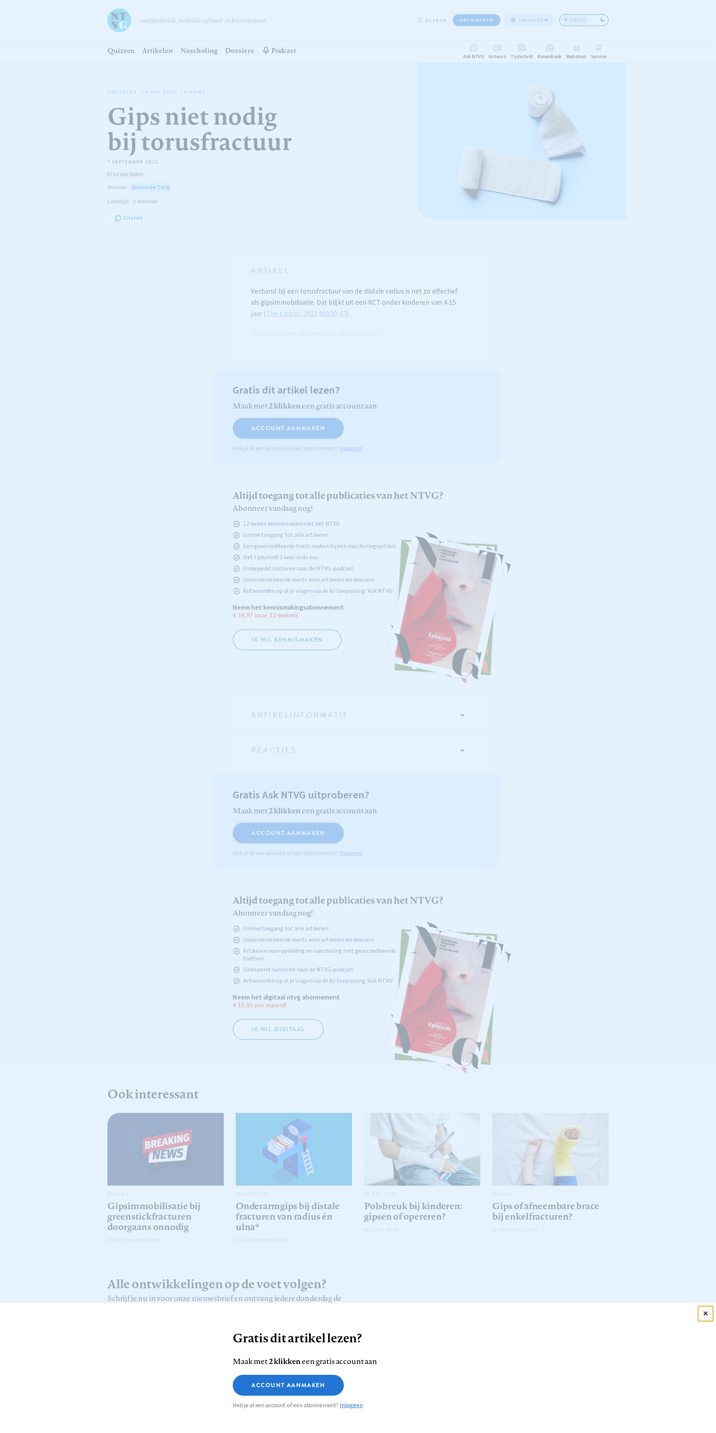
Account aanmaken (288, 1385)
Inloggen (351, 1405)
